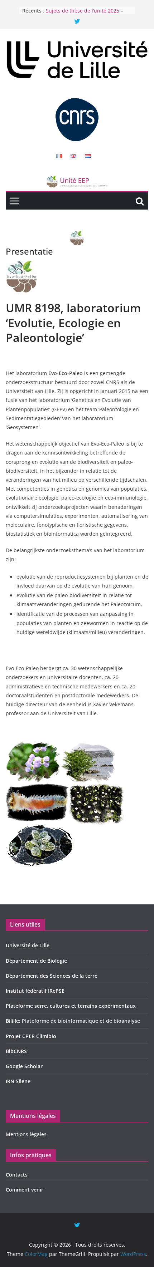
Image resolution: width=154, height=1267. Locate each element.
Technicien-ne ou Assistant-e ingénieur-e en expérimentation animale (84, 12)
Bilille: (14, 1020)
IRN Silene (18, 1081)
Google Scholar (24, 1066)
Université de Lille (27, 945)
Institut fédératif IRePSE (35, 990)
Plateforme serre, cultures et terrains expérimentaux (71, 1005)
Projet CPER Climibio (31, 1036)
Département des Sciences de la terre (51, 975)
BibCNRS (16, 1051)
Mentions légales (26, 1134)
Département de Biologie (36, 960)
